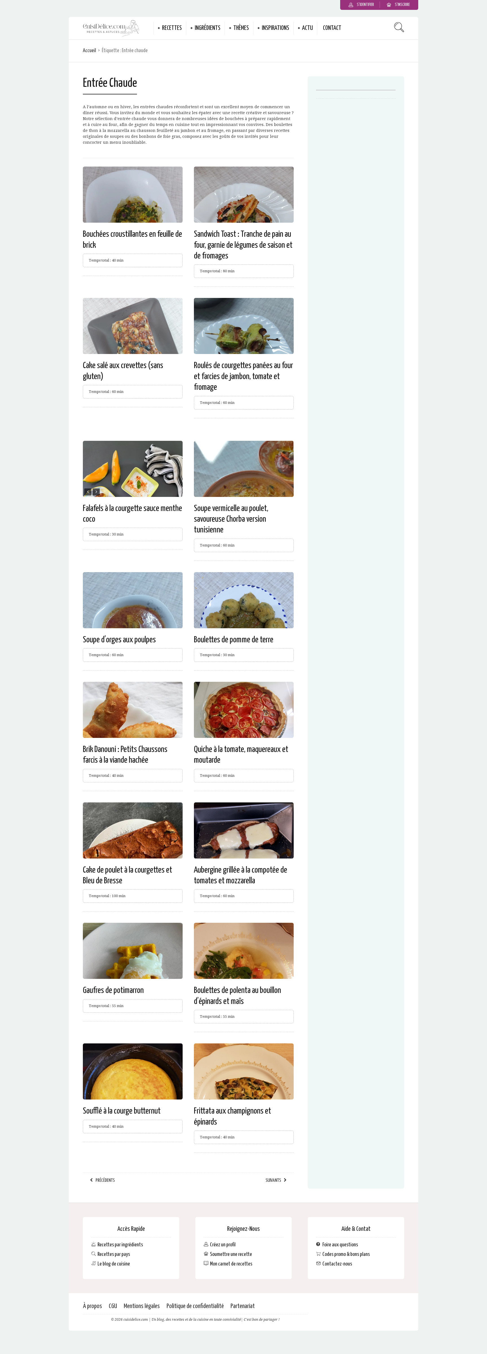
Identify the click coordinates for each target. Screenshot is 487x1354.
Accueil (89, 50)
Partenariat (243, 1306)
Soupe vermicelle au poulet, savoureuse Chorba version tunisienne (231, 519)
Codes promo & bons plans (346, 1254)
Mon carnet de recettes (231, 1263)
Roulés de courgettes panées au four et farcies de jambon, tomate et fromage (243, 376)
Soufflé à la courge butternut (122, 1111)
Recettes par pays (114, 1254)
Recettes (172, 28)
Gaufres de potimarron (113, 990)
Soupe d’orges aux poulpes (119, 640)
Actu (307, 28)
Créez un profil (223, 1244)
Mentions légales (142, 1306)
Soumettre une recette (231, 1254)
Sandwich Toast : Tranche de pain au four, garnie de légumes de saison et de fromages (243, 245)
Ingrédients (207, 28)
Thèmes (241, 28)
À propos (92, 1306)
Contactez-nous (337, 1263)
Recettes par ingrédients (120, 1244)
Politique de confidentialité (195, 1306)
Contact (332, 28)
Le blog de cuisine (114, 1263)
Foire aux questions (340, 1244)
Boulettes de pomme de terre (233, 640)
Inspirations (275, 28)
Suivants (273, 1180)
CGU (113, 1306)
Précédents (105, 1180)
